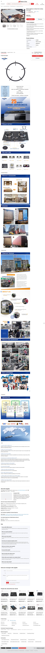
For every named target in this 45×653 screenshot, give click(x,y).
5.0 (35, 53)
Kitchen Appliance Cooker (5, 641)
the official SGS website (21, 490)
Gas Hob (2, 515)
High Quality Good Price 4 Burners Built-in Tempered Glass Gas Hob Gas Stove (39, 600)
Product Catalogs (13, 620)
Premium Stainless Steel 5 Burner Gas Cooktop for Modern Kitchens (39, 613)
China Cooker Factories (31, 639)
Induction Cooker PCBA (19, 515)
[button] (1, 1)
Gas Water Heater (11, 514)
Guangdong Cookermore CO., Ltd (30, 11)
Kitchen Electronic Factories (15, 639)
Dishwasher (13, 625)
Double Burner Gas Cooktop (5, 635)
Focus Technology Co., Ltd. (16, 650)
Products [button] (9, 3)
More (1, 645)
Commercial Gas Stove (25, 625)
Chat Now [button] (40, 19)
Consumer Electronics (6, 6)
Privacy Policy (36, 650)
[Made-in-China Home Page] (22, 1)
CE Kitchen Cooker (23, 641)
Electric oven (2, 622)
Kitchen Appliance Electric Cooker (14, 641)
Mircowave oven (14, 622)
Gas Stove (7, 514)
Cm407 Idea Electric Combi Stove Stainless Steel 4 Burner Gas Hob (13, 600)
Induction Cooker (21, 514)
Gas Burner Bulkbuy (4, 643)
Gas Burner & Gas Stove (20, 6)
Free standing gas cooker (36, 625)
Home (2, 6)
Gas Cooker (5, 515)
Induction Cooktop (10, 515)
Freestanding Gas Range (30, 633)
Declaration (31, 650)
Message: (4, 575)
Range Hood (16, 514)
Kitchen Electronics (13, 6)
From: (5, 570)
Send (7, 582)
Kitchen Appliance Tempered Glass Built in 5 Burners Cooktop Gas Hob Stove (22, 600)
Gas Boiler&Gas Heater (4, 625)
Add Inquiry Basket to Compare (13, 28)
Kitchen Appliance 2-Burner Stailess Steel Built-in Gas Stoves (22, 613)
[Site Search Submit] (32, 4)
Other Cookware (4, 633)
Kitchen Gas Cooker (30, 641)
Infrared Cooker (26, 514)
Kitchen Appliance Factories (5, 639)
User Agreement (27, 650)
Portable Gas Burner (22, 633)
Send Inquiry (31, 19)
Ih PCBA (14, 515)
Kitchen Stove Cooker (38, 641)
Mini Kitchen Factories (23, 639)
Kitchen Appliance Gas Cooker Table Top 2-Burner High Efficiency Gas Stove (4, 600)
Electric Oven (9, 633)
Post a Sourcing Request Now (10, 584)
